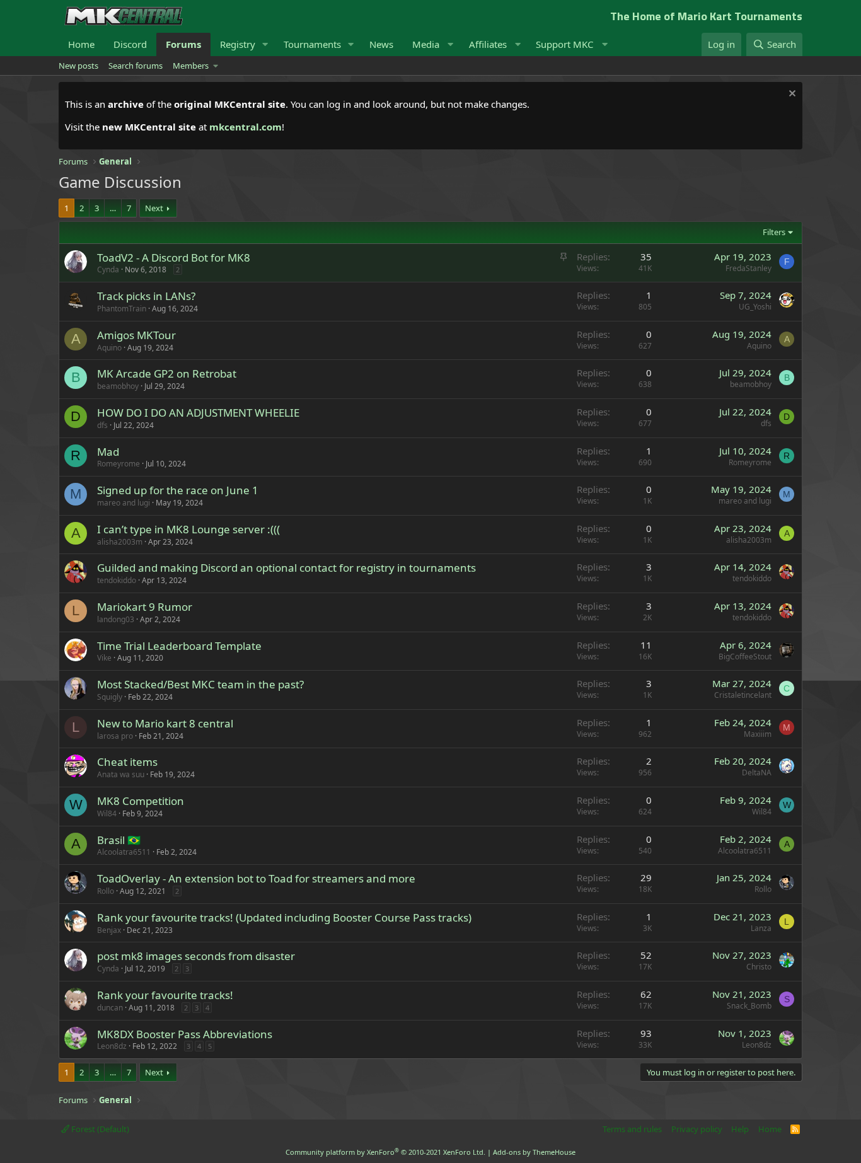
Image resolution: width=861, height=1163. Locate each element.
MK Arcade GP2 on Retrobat (166, 373)
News (381, 44)
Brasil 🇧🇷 (119, 840)
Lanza (761, 928)
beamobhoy (118, 386)
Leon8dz (112, 1046)
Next (154, 208)
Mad (108, 451)
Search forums (135, 65)
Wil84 (107, 813)
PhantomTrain (121, 308)
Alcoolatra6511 (124, 852)
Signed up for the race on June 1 (177, 490)
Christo (758, 966)
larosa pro (115, 736)
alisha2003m (119, 541)
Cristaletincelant (742, 695)
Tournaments (312, 44)
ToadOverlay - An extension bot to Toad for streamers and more (256, 878)
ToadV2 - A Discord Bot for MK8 (173, 257)
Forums (183, 44)
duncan (110, 1007)
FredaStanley (748, 268)
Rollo (105, 891)
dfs (102, 425)
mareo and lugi (123, 502)
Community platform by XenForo (385, 1152)
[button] (265, 44)
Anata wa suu (120, 774)
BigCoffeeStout (745, 656)
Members (191, 65)
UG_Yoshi (755, 306)
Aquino (109, 347)
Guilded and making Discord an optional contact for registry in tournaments (286, 567)
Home (81, 44)
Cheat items (127, 762)
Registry (237, 44)
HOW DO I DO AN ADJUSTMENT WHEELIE (198, 412)
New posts (78, 65)
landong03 (115, 619)
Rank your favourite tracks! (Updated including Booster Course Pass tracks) (284, 917)
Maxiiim (757, 734)
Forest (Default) (99, 1129)
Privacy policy (696, 1129)
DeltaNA (756, 772)
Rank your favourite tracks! (165, 995)
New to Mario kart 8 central (165, 723)
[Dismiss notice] (790, 94)
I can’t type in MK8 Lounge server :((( (188, 529)
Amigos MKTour (136, 335)
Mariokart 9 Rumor (144, 606)
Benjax (109, 930)
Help (740, 1129)
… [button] (113, 208)
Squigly (109, 696)
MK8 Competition (140, 801)
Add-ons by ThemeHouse (534, 1152)
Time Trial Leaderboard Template (179, 646)
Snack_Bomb (749, 1005)
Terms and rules (632, 1129)
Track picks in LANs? (146, 296)
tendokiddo (116, 580)
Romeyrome (118, 463)
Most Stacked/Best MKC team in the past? (200, 684)
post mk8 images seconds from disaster (196, 956)
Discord (130, 44)
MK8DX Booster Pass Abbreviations (184, 1034)
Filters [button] (774, 232)
